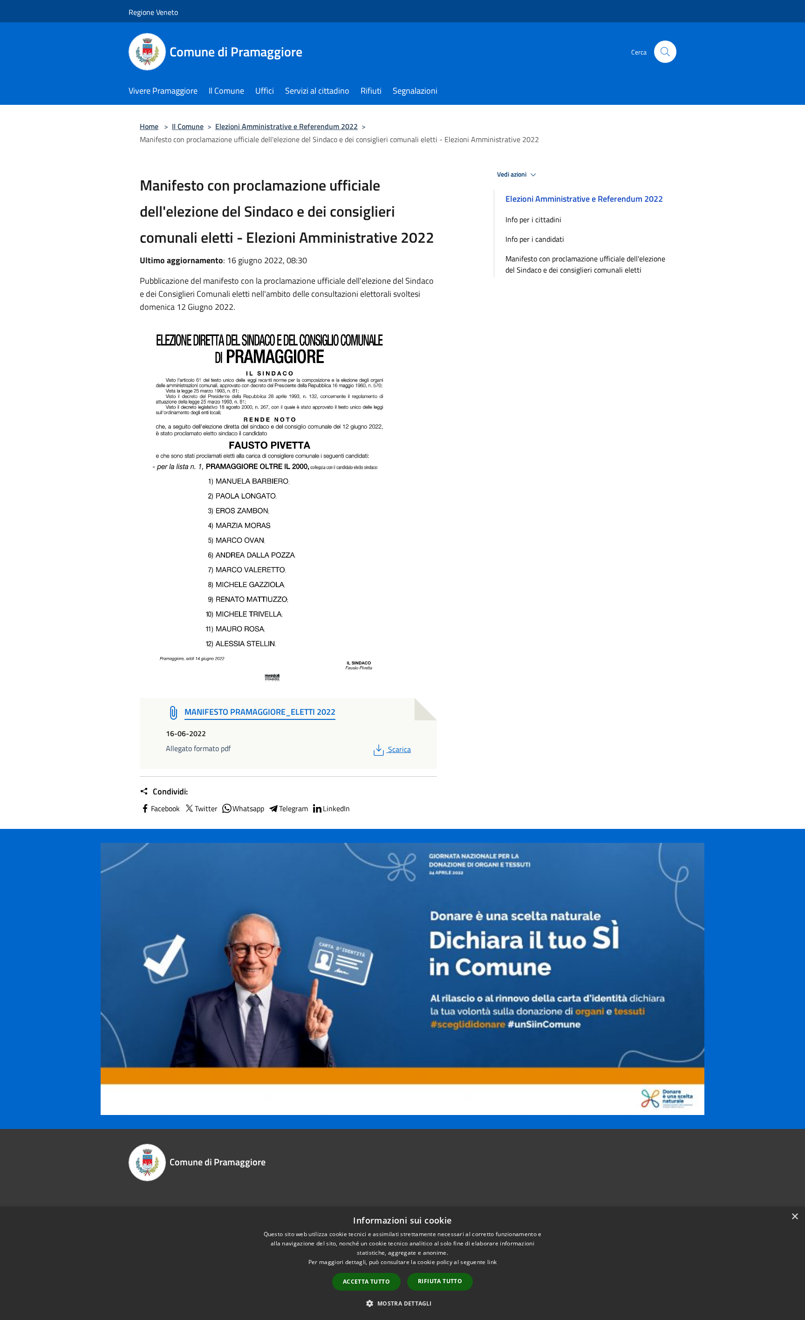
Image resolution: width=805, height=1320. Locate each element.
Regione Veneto (153, 12)
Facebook (165, 808)
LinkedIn (336, 808)
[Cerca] (665, 52)
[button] (402, 1303)
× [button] (794, 1216)
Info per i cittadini (533, 219)
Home (149, 126)
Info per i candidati (534, 239)
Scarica (399, 749)
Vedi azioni (512, 174)
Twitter (206, 808)
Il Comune (188, 126)
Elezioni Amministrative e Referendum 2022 (286, 126)
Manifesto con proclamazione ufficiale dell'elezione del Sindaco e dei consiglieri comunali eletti (585, 264)
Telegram (293, 808)
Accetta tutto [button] (366, 1282)
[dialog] (402, 1263)
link (492, 1262)
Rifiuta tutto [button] (440, 1281)
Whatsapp (248, 808)
